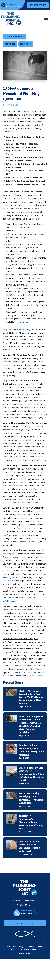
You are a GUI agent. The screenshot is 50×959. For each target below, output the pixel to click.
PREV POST (10, 44)
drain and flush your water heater (27, 672)
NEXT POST (25, 44)
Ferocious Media (33, 949)
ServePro (30, 597)
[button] (46, 18)
